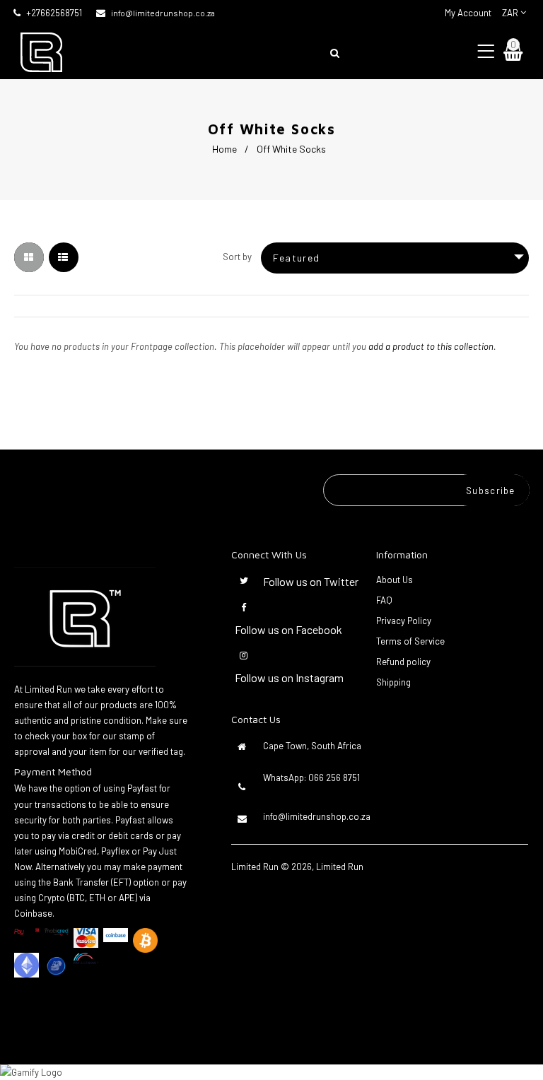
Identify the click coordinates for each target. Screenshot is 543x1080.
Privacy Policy (403, 620)
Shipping (393, 682)
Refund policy (403, 661)
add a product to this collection (431, 346)
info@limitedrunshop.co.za (163, 13)
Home (224, 149)
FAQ (384, 600)
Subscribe (490, 490)
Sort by (237, 256)
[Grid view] (29, 257)
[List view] (63, 257)
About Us (394, 579)
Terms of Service (410, 641)
